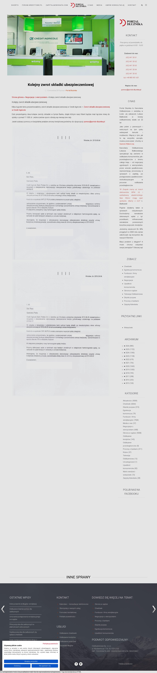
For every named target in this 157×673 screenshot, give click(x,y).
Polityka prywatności (50, 644)
